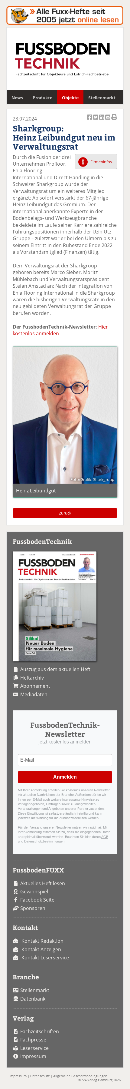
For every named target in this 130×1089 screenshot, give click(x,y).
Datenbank (32, 998)
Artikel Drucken (114, 120)
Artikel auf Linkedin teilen (102, 120)
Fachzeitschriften (39, 1031)
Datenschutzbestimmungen (44, 841)
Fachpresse (33, 1039)
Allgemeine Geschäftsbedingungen (80, 1076)
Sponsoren (32, 908)
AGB (104, 837)
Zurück (65, 513)
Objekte (70, 98)
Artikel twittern (96, 120)
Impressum (33, 1056)
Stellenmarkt (101, 98)
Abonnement (35, 686)
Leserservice (34, 1048)
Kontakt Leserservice (45, 957)
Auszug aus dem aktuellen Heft (55, 669)
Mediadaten (33, 694)
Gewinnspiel (34, 891)
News (17, 98)
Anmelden (65, 777)
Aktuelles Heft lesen (42, 883)
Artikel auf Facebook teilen (90, 120)
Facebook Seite (37, 899)
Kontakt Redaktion (42, 941)
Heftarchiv (32, 677)
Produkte (42, 98)
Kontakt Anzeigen (41, 949)
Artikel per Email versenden (108, 120)
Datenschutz (40, 1076)
